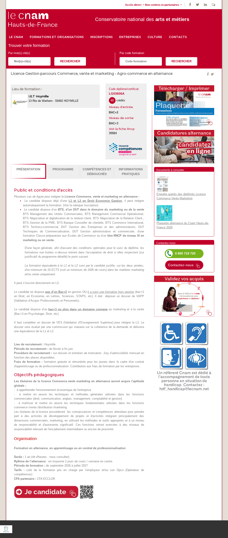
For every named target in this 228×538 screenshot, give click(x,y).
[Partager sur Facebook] (208, 74)
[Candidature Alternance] (184, 146)
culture (155, 37)
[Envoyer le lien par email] (210, 74)
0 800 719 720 (185, 253)
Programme (63, 169)
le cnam (16, 37)
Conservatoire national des (142, 19)
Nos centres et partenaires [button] (162, 4)
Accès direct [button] (133, 4)
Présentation (28, 169)
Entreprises (130, 37)
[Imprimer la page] (184, 105)
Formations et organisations (57, 37)
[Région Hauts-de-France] (6, 529)
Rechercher (70, 61)
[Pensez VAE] (184, 296)
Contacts (178, 37)
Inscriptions (101, 37)
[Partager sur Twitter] (212, 74)
